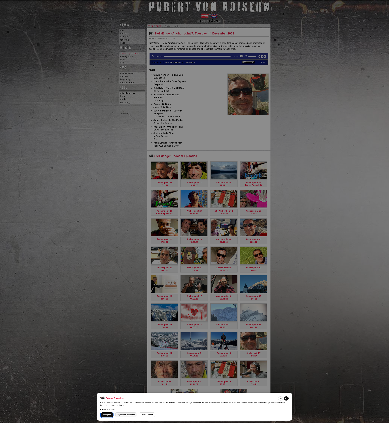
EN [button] (286, 398)
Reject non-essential (126, 415)
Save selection (147, 415)
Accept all (107, 415)
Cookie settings (108, 409)
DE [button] (280, 398)
